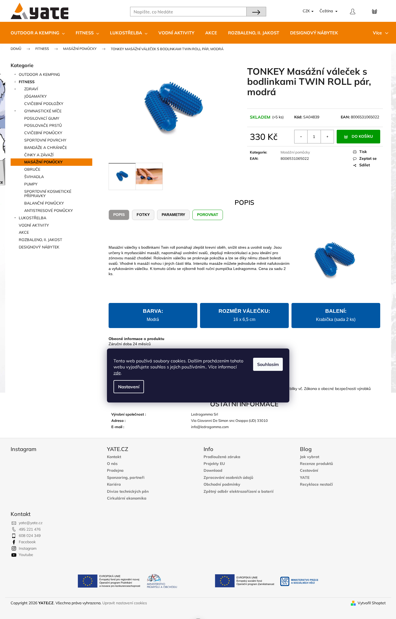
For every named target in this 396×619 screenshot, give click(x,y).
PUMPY (31, 184)
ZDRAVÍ (31, 88)
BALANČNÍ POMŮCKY (44, 203)
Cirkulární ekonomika (126, 498)
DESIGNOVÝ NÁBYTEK (39, 247)
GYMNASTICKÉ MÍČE (43, 111)
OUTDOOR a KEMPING (39, 74)
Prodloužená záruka (222, 457)
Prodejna (115, 470)
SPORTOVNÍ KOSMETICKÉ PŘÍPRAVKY (47, 194)
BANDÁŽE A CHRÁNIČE (45, 147)
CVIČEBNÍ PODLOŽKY (43, 103)
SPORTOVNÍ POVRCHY (45, 140)
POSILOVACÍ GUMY (41, 118)
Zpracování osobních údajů (228, 478)
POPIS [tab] (119, 214)
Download (213, 470)
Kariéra (114, 484)
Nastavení (128, 386)
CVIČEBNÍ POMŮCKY (43, 132)
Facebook (27, 541)
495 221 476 (30, 529)
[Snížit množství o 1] (301, 136)
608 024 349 (30, 535)
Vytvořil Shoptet (372, 602)
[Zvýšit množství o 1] (327, 136)
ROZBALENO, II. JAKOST (40, 239)
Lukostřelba (32, 217)
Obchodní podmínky (222, 484)
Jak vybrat (309, 457)
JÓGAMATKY (35, 96)
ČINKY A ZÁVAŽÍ (39, 154)
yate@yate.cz (30, 522)
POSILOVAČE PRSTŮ (43, 125)
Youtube (26, 554)
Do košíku (362, 136)
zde (117, 372)
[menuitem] (37, 33)
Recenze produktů (316, 464)
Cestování (309, 470)
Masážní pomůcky (295, 152)
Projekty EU (214, 464)
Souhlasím (268, 364)
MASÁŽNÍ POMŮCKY (43, 162)
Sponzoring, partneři (126, 478)
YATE (304, 478)
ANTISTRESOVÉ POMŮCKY (48, 210)
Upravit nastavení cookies (124, 602)
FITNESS (27, 81)
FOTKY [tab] (143, 214)
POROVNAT (207, 214)
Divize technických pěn (128, 491)
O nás (112, 464)
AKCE (24, 232)
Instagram (27, 548)
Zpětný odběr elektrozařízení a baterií (239, 491)
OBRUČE (32, 169)
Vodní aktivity (34, 225)
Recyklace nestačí (316, 484)
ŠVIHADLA (34, 176)
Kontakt (114, 457)
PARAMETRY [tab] (173, 214)
